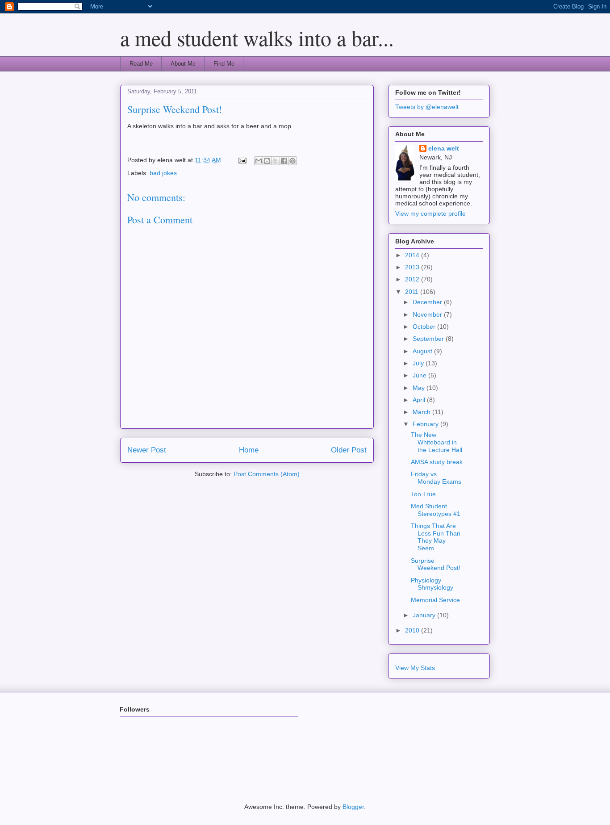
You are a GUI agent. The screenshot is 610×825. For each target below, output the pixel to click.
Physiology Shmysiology (432, 584)
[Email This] (258, 160)
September (429, 338)
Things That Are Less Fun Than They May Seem (435, 537)
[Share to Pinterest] (292, 160)
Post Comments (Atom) (267, 473)
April (420, 399)
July (419, 363)
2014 (413, 255)
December (428, 302)
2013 (413, 267)
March (422, 411)
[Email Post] (241, 159)
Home (249, 450)
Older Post (349, 450)
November (428, 314)
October (425, 326)
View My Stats (415, 667)
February (426, 423)
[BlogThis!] (267, 160)
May (419, 387)
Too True (423, 494)
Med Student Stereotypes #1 (435, 510)
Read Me (141, 63)
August (423, 351)
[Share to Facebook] (284, 160)
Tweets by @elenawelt (427, 106)
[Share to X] (275, 160)
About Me (183, 63)
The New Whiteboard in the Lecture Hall (436, 442)
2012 (413, 279)
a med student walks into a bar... (257, 37)
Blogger (353, 806)
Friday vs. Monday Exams (436, 477)
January (425, 615)
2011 (412, 291)
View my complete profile (430, 213)
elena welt (443, 148)
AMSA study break (437, 461)
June (420, 375)
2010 (413, 630)
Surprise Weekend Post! (435, 564)
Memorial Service (435, 599)
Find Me (223, 63)
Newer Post (146, 450)
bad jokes (163, 172)
